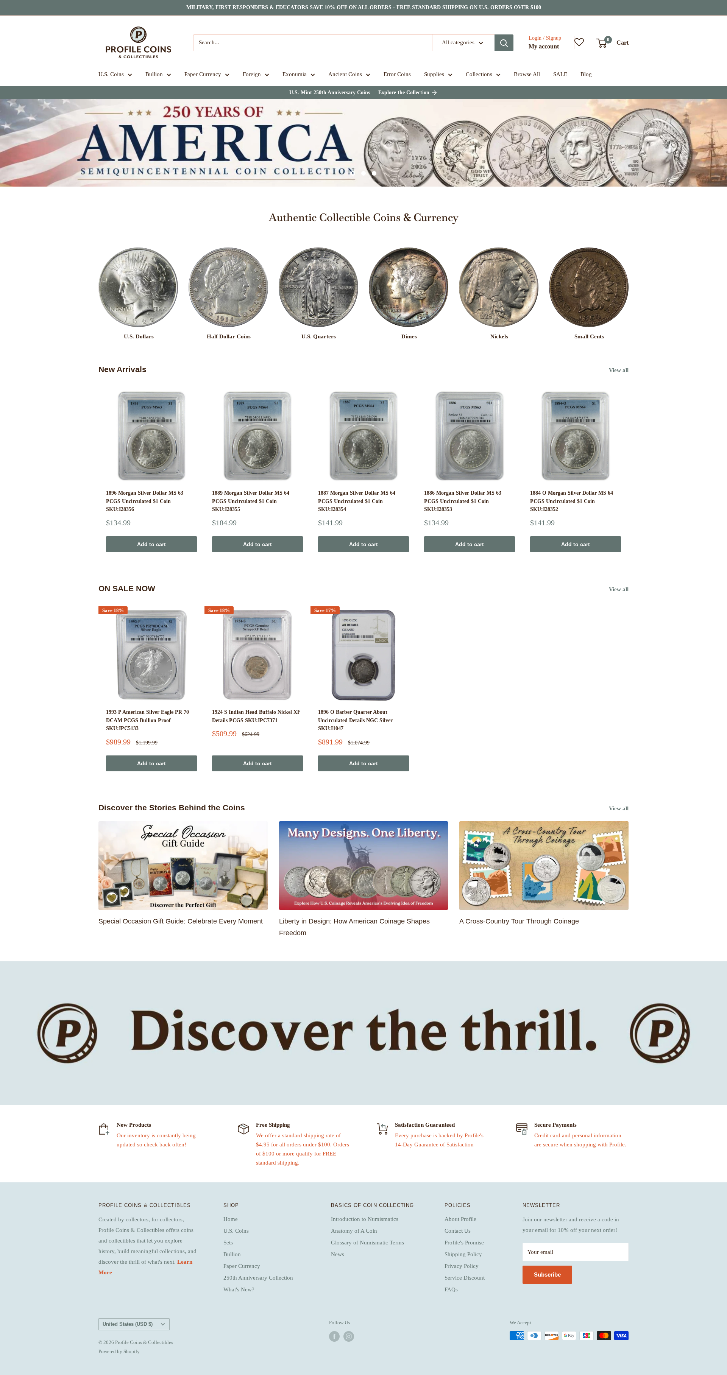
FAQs (451, 1289)
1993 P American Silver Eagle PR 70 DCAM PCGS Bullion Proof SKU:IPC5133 (147, 720)
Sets (228, 1243)
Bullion (154, 74)
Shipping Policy (463, 1254)
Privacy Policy (462, 1266)
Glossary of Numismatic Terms (367, 1243)
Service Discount (465, 1278)
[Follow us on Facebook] (334, 1336)
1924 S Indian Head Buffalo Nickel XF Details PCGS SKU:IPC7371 (256, 716)
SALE (560, 74)
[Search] (504, 42)
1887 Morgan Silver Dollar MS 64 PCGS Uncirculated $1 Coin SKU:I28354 (356, 501)
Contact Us (458, 1231)
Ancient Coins (345, 74)
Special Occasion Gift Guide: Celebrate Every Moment (180, 921)
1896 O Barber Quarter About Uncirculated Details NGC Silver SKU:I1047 (355, 720)
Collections (479, 74)
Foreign (252, 74)
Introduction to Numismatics (364, 1219)
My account (544, 46)
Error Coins (397, 74)
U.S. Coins (111, 74)
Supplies (434, 74)
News (337, 1254)
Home (230, 1219)
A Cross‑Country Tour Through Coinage (519, 921)
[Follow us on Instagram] (348, 1336)
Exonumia (294, 74)
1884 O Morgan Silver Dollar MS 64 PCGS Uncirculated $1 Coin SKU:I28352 (571, 501)
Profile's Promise (464, 1243)
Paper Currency (202, 74)
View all (619, 370)
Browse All (527, 74)
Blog (586, 74)
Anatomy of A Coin (354, 1231)
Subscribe (547, 1274)
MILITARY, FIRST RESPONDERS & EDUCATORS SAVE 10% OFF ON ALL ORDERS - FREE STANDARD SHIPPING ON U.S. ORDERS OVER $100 (363, 7)
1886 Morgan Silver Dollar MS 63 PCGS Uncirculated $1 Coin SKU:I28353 (462, 501)
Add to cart (151, 544)
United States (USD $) (128, 1324)
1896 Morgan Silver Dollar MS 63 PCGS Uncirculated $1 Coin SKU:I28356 (144, 501)
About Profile (460, 1219)
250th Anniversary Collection (258, 1278)
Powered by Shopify (119, 1351)
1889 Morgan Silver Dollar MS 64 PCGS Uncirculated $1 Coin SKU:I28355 (250, 501)
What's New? (238, 1289)
